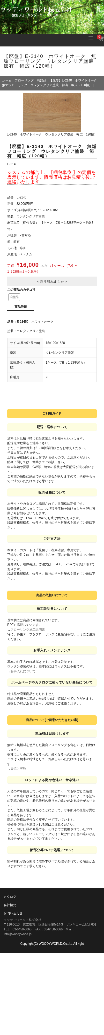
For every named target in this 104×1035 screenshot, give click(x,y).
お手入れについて (23, 671)
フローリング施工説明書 (27, 629)
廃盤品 (14, 297)
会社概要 (10, 905)
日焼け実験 (18, 768)
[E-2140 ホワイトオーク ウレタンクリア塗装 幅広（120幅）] (52, 112)
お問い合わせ (13, 913)
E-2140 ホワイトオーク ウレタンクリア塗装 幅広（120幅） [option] (52, 134)
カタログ (10, 897)
